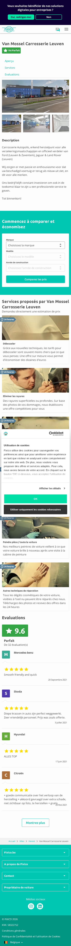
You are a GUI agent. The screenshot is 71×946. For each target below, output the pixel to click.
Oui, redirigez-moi (21, 17)
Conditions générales (13, 930)
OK (35, 498)
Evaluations (12, 74)
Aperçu (9, 61)
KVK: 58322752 (10, 924)
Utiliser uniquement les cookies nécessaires (35, 509)
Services (10, 67)
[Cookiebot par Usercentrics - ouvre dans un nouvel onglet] (52, 434)
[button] (57, 29)
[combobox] (8, 245)
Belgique (15, 942)
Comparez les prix (36, 279)
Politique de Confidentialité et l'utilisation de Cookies (31, 936)
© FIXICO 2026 (10, 919)
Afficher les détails (50, 488)
